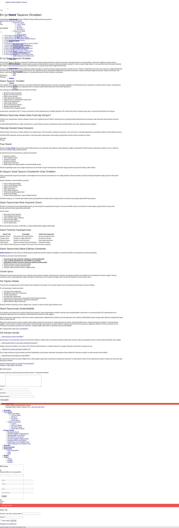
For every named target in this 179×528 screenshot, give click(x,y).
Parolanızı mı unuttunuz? (8, 524)
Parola (2, 517)
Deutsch (10, 462)
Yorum (2, 386)
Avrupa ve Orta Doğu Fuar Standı (11, 365)
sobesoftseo (4, 19)
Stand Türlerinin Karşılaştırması (14, 46)
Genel (1, 10)
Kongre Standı (9, 430)
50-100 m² (20, 27)
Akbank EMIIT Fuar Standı (16, 435)
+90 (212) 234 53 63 (37, 407)
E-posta (3, 393)
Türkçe (11, 83)
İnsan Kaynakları (13, 450)
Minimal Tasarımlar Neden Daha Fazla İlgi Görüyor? (20, 38)
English (15, 88)
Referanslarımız (9, 447)
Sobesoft (19, 405)
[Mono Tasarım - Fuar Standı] (16, 2)
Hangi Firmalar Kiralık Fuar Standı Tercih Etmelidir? (17, 363)
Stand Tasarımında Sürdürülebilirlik (16, 53)
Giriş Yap (13, 520)
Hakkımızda (8, 449)
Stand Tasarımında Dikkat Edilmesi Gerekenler (19, 48)
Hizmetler (7, 445)
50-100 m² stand (16, 427)
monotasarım (23, 329)
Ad (1, 389)
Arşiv (14, 73)
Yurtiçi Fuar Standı (18, 22)
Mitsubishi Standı (13, 432)
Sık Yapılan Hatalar (11, 51)
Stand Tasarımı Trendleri (12, 37)
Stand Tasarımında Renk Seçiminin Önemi (17, 45)
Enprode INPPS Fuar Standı (16, 440)
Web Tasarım (26, 405)
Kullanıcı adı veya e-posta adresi (11, 513)
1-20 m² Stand (21, 24)
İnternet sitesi (4, 396)
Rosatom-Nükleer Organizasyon (23, 51)
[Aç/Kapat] (0, 343)
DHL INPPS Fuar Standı (20, 49)
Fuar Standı (8, 42)
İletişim (11, 78)
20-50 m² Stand (21, 34)
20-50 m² (19, 26)
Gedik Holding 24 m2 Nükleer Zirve (23, 56)
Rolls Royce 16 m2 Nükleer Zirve (23, 54)
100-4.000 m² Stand (23, 38)
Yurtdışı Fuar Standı (19, 31)
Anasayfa (7, 410)
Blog (14, 75)
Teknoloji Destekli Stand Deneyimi (15, 40)
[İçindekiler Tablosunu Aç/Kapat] (1, 32)
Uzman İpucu (10, 50)
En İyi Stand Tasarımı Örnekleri (14, 35)
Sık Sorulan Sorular (11, 54)
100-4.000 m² (21, 29)
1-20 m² (19, 32)
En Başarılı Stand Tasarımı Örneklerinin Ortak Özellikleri (21, 43)
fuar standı (11, 148)
